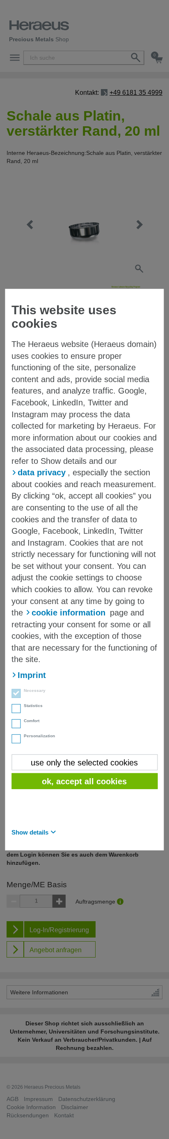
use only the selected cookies (84, 762)
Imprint (32, 675)
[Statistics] (13, 709)
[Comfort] (13, 724)
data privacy (42, 472)
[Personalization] (13, 740)
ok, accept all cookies (84, 781)
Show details (29, 831)
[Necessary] (13, 694)
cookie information (68, 612)
